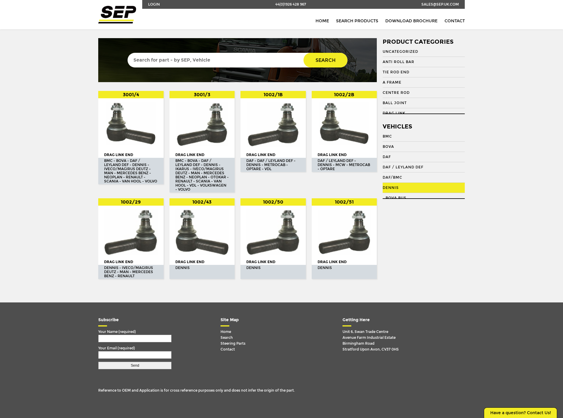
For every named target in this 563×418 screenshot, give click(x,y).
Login (154, 4)
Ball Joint (395, 103)
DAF (387, 157)
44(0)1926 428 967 (290, 4)
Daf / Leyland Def (403, 167)
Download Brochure (411, 20)
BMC (387, 136)
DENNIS (391, 188)
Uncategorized (400, 52)
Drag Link (394, 113)
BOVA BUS (396, 198)
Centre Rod (396, 93)
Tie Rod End (396, 72)
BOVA (388, 147)
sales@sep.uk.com (440, 4)
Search (325, 60)
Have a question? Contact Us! (520, 412)
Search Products (357, 20)
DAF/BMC (392, 177)
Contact (455, 20)
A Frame (392, 82)
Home (322, 20)
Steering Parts (233, 343)
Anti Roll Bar (398, 62)
